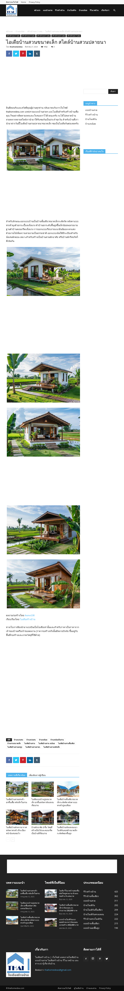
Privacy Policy (34, 2)
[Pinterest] (99, 958)
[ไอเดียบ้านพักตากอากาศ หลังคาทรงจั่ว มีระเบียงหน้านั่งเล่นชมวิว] (17, 817)
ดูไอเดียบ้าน (78, 988)
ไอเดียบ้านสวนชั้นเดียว (66, 743)
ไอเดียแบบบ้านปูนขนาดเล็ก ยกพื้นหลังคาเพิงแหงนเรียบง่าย (42, 802)
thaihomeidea (16, 47)
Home (23, 2)
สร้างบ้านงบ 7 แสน (73, 36)
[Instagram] (92, 958)
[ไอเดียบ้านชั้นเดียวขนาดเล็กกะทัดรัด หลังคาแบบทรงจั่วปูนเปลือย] (68, 789)
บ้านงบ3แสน (18, 740)
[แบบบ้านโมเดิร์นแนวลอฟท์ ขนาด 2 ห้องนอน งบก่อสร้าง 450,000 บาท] (51, 922)
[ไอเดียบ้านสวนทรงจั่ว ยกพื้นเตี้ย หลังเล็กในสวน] (17, 789)
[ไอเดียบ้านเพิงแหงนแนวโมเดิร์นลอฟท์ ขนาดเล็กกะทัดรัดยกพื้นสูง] (68, 817)
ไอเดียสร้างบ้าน (27, 619)
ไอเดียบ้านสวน (29, 743)
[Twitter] (106, 958)
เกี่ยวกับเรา (105, 10)
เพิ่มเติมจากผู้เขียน (37, 775)
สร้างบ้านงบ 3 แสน (34, 31)
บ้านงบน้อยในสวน (57, 740)
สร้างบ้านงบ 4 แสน (28, 36)
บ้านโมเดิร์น (71, 10)
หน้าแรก (37, 10)
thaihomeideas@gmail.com (58, 969)
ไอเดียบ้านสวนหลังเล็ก (51, 747)
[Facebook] (85, 958)
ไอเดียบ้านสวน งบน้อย (46, 743)
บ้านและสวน (91, 988)
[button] (114, 10)
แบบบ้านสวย (47, 10)
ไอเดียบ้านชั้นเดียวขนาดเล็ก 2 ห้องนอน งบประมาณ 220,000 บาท (68, 908)
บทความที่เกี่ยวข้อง (16, 775)
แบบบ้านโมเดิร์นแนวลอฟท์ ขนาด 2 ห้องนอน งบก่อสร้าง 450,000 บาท (68, 922)
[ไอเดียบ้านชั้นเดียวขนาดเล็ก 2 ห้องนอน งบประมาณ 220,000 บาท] (51, 908)
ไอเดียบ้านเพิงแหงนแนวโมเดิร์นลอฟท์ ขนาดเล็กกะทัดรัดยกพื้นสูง (67, 830)
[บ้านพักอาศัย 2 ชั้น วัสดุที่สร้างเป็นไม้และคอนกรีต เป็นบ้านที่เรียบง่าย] (42, 817)
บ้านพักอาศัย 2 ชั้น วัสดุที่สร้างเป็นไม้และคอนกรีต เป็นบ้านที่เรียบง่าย (41, 830)
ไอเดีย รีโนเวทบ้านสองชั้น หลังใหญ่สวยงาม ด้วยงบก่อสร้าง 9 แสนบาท (69, 893)
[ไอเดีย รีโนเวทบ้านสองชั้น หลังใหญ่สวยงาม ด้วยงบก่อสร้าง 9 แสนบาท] (51, 893)
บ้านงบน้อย (83, 10)
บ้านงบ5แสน (31, 740)
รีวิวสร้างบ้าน (60, 10)
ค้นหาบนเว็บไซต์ (12, 2)
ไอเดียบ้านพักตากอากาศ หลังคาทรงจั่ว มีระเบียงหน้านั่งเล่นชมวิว (16, 830)
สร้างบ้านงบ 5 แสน (43, 36)
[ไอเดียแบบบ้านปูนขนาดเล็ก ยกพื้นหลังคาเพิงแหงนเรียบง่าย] (42, 789)
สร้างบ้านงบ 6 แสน (58, 36)
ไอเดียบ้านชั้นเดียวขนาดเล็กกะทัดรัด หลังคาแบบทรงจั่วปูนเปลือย (67, 802)
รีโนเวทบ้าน (94, 10)
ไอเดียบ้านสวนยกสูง (14, 747)
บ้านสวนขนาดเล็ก (14, 743)
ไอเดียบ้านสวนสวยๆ (32, 747)
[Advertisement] (62, 23)
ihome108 (29, 615)
